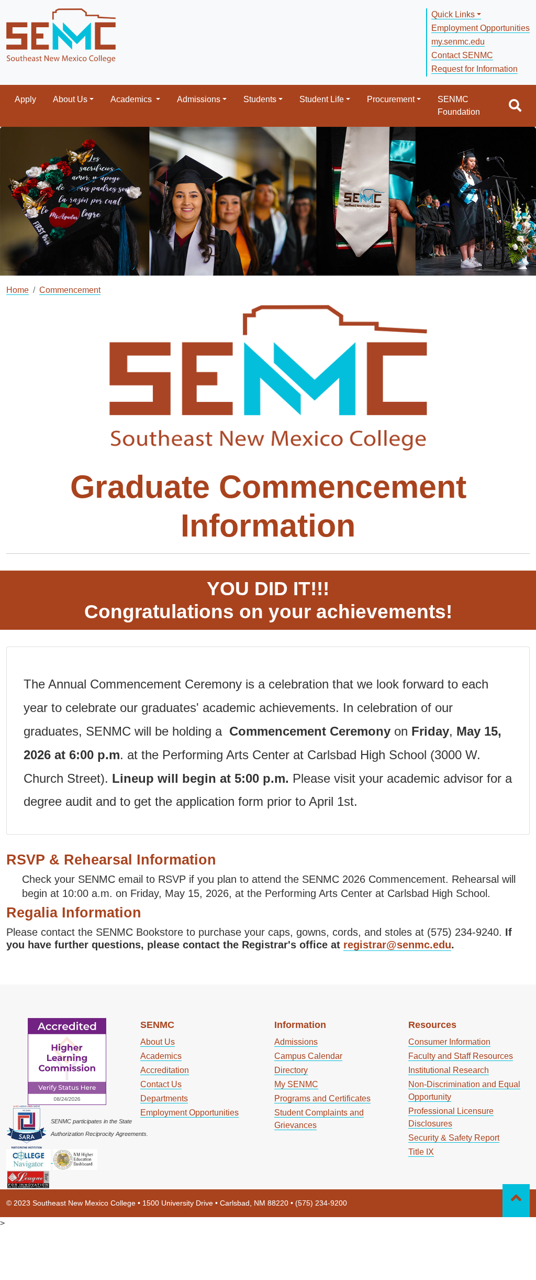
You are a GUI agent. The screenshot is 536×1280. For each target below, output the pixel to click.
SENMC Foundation (459, 105)
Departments (164, 1098)
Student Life (321, 99)
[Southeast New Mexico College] (61, 34)
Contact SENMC (462, 55)
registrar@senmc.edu (397, 944)
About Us (70, 99)
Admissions (198, 99)
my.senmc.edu (458, 41)
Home (17, 290)
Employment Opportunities (480, 28)
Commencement (69, 290)
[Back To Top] (516, 1201)
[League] (28, 1179)
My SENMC (296, 1084)
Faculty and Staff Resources (460, 1056)
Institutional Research (448, 1070)
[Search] (515, 106)
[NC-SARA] (26, 1126)
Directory (291, 1070)
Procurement (391, 99)
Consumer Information (449, 1041)
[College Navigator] (29, 1159)
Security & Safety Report (453, 1137)
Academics (132, 99)
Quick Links (453, 14)
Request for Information (474, 68)
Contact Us (161, 1084)
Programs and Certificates (322, 1098)
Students (259, 99)
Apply (25, 99)
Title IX (421, 1151)
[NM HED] (75, 1159)
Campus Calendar (308, 1056)
